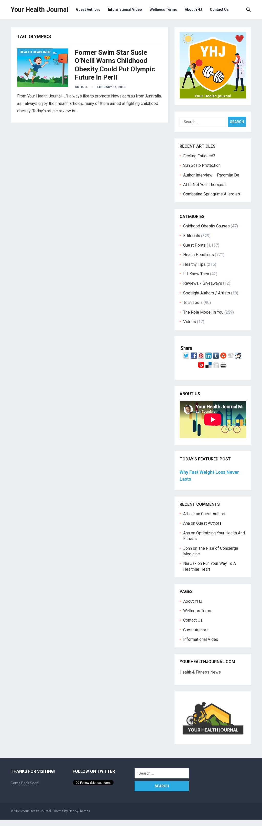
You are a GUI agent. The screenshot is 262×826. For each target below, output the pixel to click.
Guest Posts (194, 245)
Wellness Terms (163, 9)
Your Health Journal (39, 9)
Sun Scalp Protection (202, 165)
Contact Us (219, 9)
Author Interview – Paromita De (211, 175)
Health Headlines (35, 52)
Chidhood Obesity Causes (206, 226)
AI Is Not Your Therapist (204, 184)
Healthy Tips (194, 264)
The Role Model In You (203, 312)
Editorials (191, 235)
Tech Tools (193, 302)
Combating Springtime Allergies (212, 194)
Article (81, 87)
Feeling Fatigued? (199, 155)
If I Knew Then (196, 273)
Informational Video (125, 9)
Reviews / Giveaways (202, 283)
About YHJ (193, 9)
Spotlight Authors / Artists (206, 293)
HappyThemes (79, 811)
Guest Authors (88, 9)
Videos (189, 321)
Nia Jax (189, 563)
